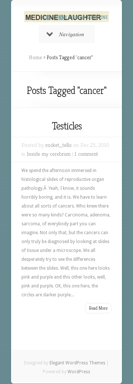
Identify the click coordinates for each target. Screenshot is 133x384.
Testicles (67, 125)
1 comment (86, 153)
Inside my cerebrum (49, 153)
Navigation (71, 34)
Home (35, 57)
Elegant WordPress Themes (77, 363)
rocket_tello (58, 144)
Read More (98, 308)
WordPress (79, 371)
